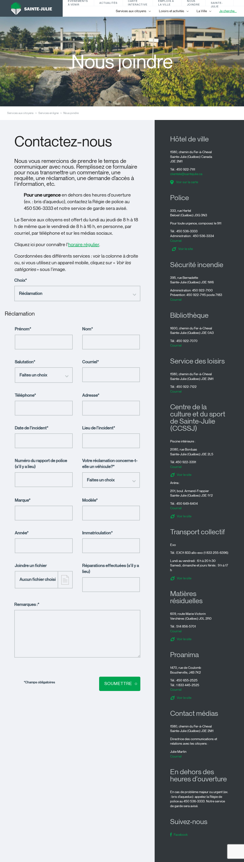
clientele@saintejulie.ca (186, 174)
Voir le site (185, 249)
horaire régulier (83, 244)
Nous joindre (193, 3)
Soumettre (118, 683)
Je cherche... (228, 11)
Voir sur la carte (187, 182)
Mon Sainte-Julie (217, 3)
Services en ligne (48, 113)
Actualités (108, 3)
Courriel (176, 241)
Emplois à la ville (166, 3)
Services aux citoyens (20, 113)
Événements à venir (78, 3)
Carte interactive (137, 3)
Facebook (181, 835)
